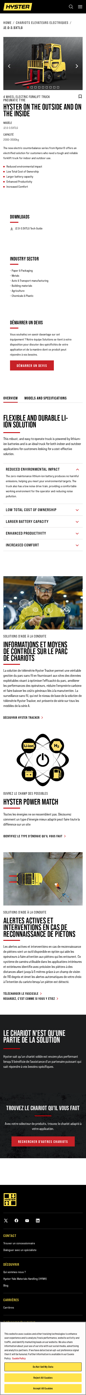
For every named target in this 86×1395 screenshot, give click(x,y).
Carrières (8, 1307)
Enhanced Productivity (26, 533)
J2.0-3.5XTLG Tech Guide (29, 228)
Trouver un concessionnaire (19, 1243)
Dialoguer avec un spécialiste (20, 1250)
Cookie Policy (19, 1358)
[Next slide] (77, 66)
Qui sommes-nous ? (14, 1272)
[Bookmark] (80, 96)
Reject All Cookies (42, 1377)
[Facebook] (16, 1220)
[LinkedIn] (37, 1220)
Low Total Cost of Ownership (31, 510)
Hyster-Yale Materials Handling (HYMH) (25, 1278)
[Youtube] (27, 1220)
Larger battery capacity (27, 521)
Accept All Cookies (43, 1388)
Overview (10, 398)
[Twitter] (5, 1220)
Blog (5, 1285)
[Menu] (80, 6)
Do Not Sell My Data (43, 1366)
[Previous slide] (9, 66)
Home (7, 23)
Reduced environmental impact (33, 469)
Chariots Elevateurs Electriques (42, 23)
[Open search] (71, 6)
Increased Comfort (22, 545)
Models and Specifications (45, 398)
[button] (28, 87)
